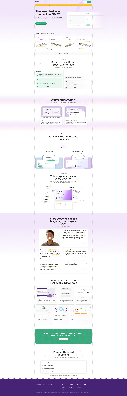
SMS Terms (63, 387)
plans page (75, 375)
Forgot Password (71, 387)
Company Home (79, 384)
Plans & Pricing (71, 384)
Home (62, 384)
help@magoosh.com (74, 357)
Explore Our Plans (63, 339)
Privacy (63, 389)
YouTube (85, 384)
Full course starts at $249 (41, 23)
